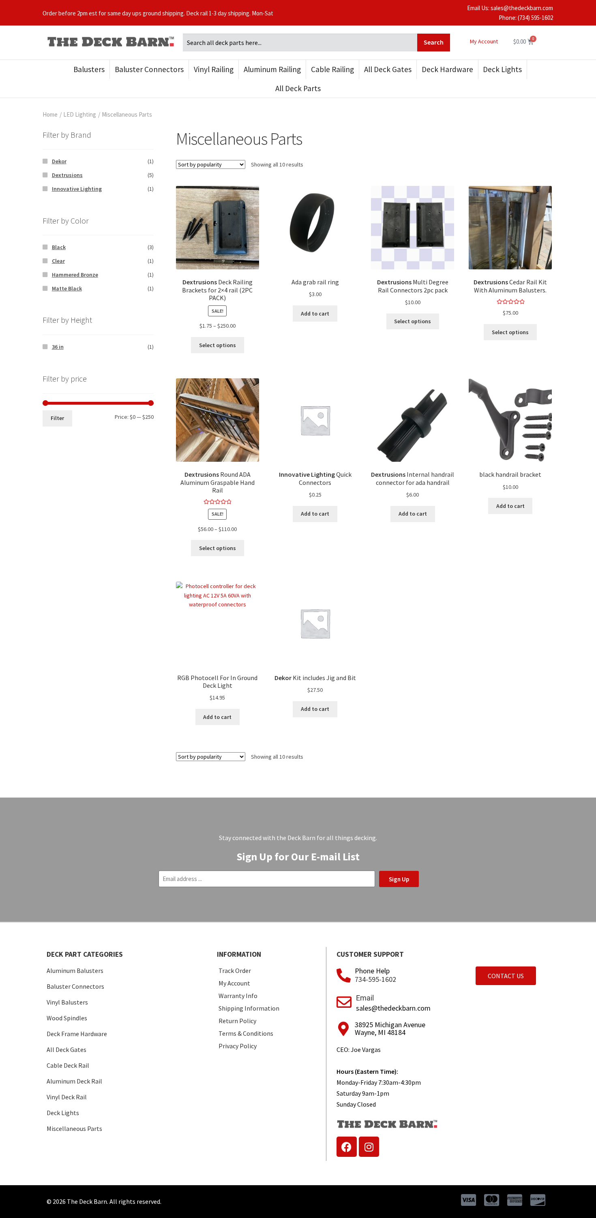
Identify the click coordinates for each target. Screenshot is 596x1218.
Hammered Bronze (75, 274)
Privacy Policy (238, 1046)
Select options (217, 345)
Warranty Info (238, 996)
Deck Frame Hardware (77, 1034)
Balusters (89, 69)
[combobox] (300, 42)
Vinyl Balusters (67, 1002)
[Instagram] (369, 1147)
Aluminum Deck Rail (74, 1081)
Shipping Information (249, 1008)
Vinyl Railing (214, 69)
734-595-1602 (375, 979)
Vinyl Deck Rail (67, 1097)
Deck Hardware (447, 69)
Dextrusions (67, 175)
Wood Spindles (67, 1018)
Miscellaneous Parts (74, 1128)
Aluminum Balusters (75, 970)
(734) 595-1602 (535, 17)
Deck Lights (502, 69)
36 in (58, 346)
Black (59, 247)
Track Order (235, 970)
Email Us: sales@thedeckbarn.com (510, 8)
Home (50, 114)
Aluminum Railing (272, 69)
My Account (484, 41)
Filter (57, 418)
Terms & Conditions (246, 1033)
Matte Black (67, 288)
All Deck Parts (298, 88)
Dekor (59, 161)
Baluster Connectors (149, 69)
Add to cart (315, 313)
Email (365, 998)
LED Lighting (79, 114)
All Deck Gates (388, 69)
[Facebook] (347, 1147)
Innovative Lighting (77, 188)
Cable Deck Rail (68, 1065)
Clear (58, 261)
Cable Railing (332, 69)
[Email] (344, 1002)
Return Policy (237, 1021)
